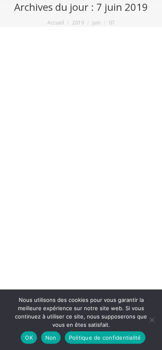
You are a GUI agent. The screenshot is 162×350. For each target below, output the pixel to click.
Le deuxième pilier (40, 190)
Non (50, 337)
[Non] (151, 320)
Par (91, 190)
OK (29, 337)
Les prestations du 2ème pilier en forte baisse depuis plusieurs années (79, 168)
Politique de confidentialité (105, 337)
